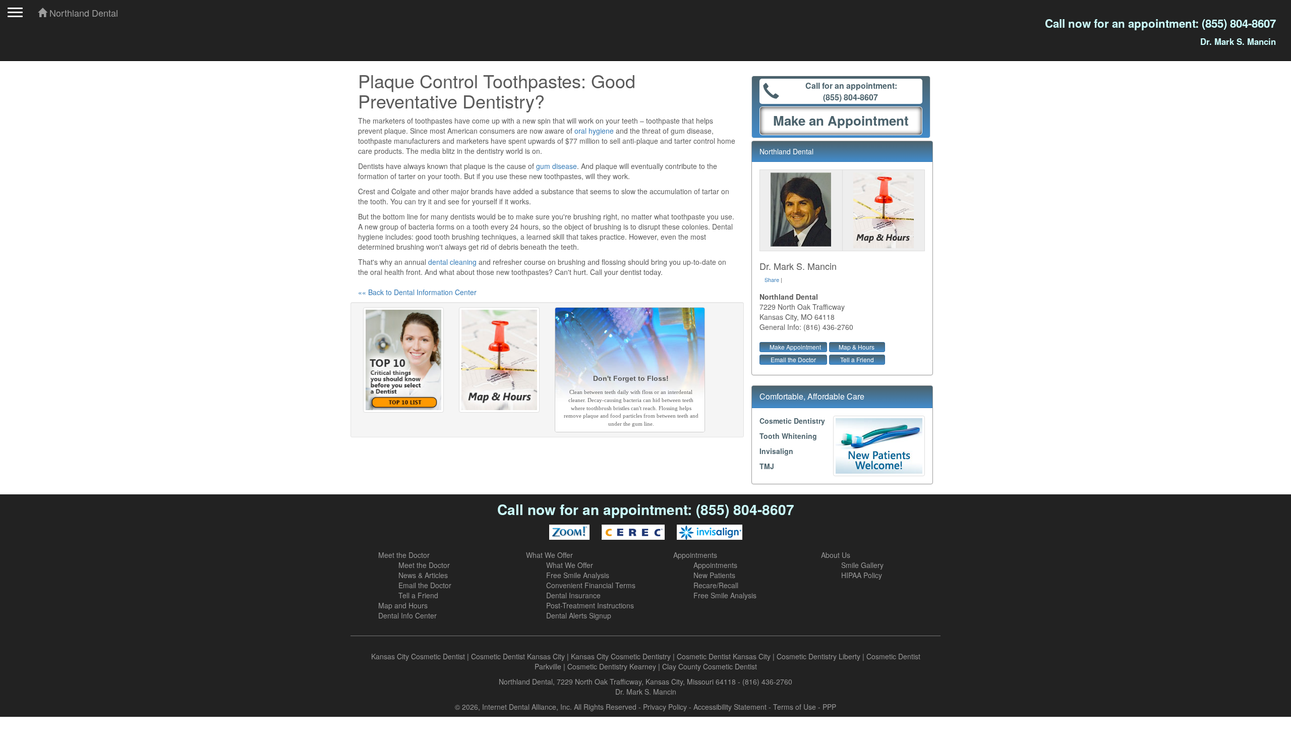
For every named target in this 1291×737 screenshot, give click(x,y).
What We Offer (549, 555)
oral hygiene (594, 131)
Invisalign (776, 451)
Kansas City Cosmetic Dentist (418, 656)
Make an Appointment (841, 120)
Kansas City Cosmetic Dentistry (621, 656)
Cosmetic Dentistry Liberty (818, 656)
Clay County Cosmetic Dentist (709, 666)
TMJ (766, 466)
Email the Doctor (793, 359)
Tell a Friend (857, 359)
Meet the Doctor (404, 555)
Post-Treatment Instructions (590, 605)
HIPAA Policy (861, 575)
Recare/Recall (715, 585)
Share (772, 279)
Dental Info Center (407, 615)
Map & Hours (856, 347)
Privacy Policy (665, 707)
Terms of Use (794, 707)
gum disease (556, 166)
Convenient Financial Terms (590, 585)
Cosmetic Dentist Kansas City (518, 656)
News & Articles (423, 575)
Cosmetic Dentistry (792, 421)
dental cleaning (452, 262)
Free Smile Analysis (577, 575)
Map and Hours (403, 605)
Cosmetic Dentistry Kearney (611, 666)
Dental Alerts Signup (578, 615)
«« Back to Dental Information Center (417, 292)
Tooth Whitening (788, 436)
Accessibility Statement (730, 707)
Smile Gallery (862, 565)
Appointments (695, 555)
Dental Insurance (573, 595)
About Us (835, 555)
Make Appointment (795, 347)
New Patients (714, 575)
